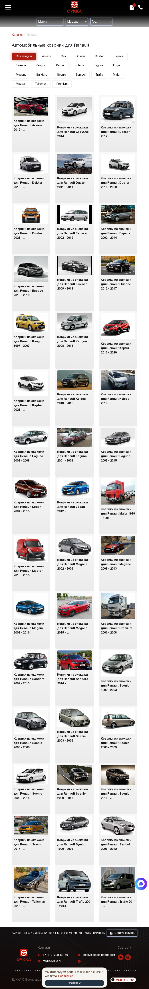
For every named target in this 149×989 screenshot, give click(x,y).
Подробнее (65, 976)
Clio (63, 56)
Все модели (24, 56)
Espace (119, 56)
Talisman (41, 84)
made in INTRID (125, 979)
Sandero (41, 75)
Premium (62, 84)
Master (20, 84)
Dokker (80, 56)
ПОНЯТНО (74, 983)
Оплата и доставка (35, 933)
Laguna (98, 65)
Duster (99, 56)
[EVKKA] (24, 955)
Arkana (46, 56)
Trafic (99, 75)
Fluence (21, 65)
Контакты (85, 933)
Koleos (79, 65)
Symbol (81, 75)
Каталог (17, 35)
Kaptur (60, 65)
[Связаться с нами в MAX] (141, 884)
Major (116, 75)
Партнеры (99, 933)
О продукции (69, 933)
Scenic (61, 75)
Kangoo (41, 65)
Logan (117, 65)
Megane (21, 75)
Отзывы (54, 933)
